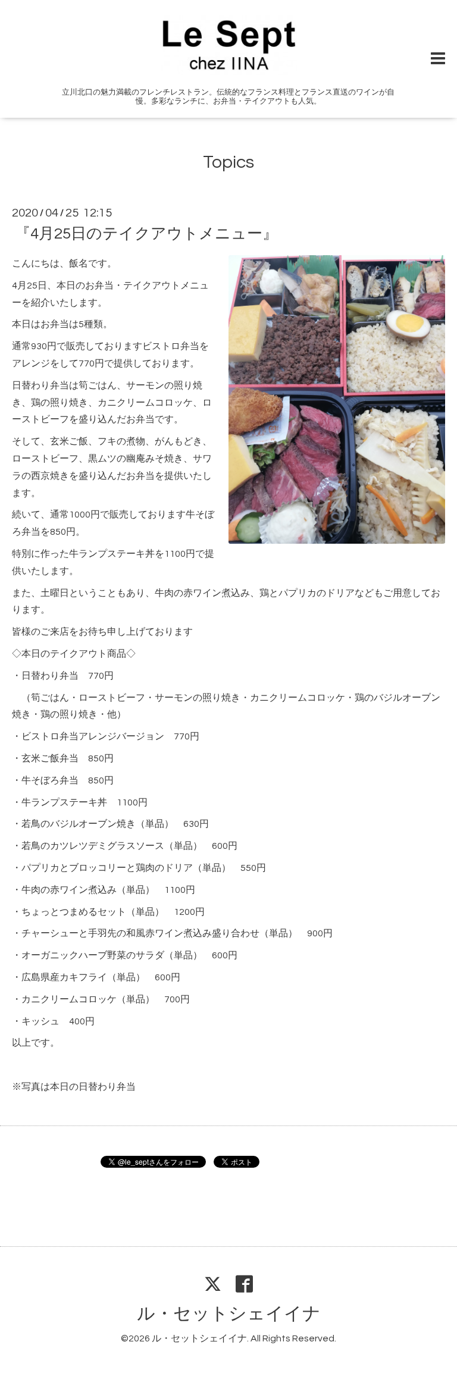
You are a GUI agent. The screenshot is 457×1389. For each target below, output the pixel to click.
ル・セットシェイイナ (229, 1314)
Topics (228, 162)
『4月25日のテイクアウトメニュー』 (146, 234)
